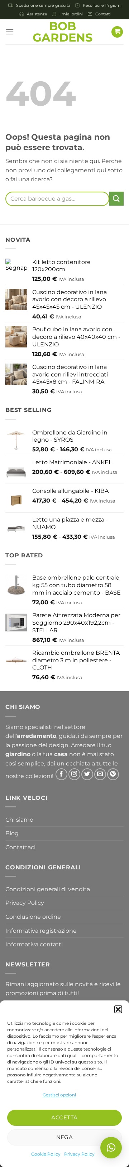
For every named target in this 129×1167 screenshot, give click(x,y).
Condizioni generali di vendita (47, 889)
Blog (12, 833)
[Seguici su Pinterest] (113, 774)
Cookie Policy (46, 1154)
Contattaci (20, 847)
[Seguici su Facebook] (61, 774)
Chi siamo (19, 819)
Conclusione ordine (33, 916)
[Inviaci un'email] (100, 774)
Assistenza (37, 13)
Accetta (64, 1117)
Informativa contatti (34, 944)
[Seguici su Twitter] (87, 774)
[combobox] (57, 199)
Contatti (103, 13)
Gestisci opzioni (59, 1095)
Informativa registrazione (41, 930)
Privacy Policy (79, 1154)
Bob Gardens (62, 31)
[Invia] (116, 199)
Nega (64, 1137)
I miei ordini (71, 13)
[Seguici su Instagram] (74, 774)
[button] (118, 1009)
